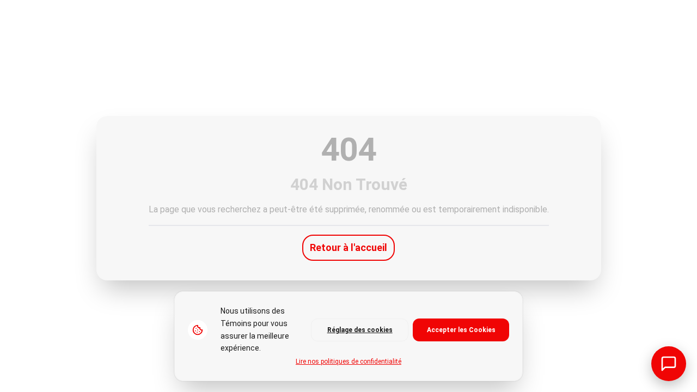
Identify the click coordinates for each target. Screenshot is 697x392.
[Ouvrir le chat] (668, 363)
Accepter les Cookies (461, 330)
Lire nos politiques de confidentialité (348, 361)
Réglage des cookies (360, 330)
